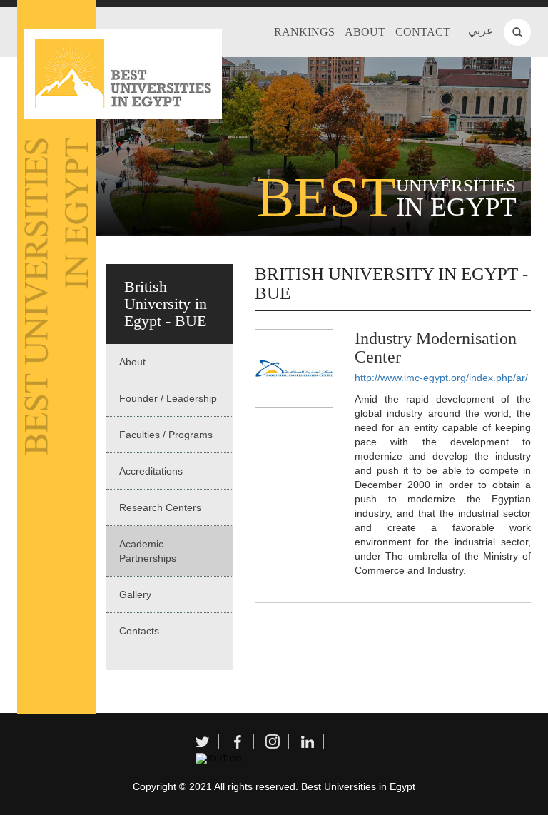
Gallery (135, 594)
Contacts (139, 631)
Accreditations (151, 471)
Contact (422, 32)
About (365, 32)
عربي (481, 30)
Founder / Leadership (168, 398)
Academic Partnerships (147, 551)
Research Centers (160, 507)
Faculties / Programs (166, 434)
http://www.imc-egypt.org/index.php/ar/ (441, 377)
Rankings (304, 32)
